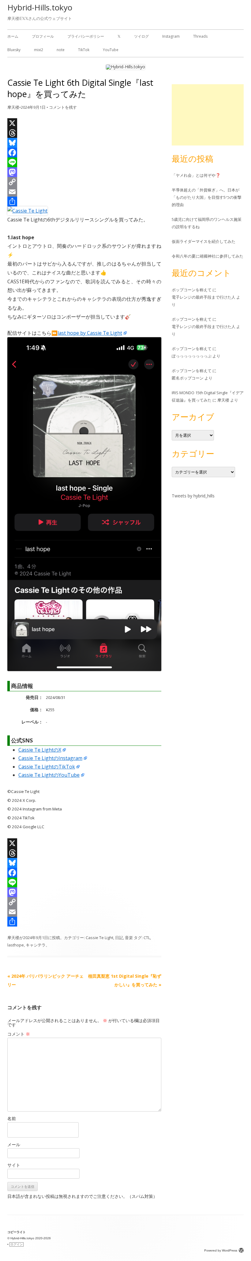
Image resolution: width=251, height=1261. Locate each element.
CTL (147, 937)
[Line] (84, 162)
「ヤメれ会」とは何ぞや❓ (196, 175)
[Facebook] (84, 152)
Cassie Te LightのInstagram (50, 758)
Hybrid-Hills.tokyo (39, 7)
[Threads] (84, 133)
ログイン (16, 1244)
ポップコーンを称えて (192, 290)
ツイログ (141, 36)
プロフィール (43, 36)
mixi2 (38, 49)
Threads (200, 36)
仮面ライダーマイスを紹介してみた (203, 241)
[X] (84, 123)
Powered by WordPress (220, 1250)
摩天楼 (13, 107)
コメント (18, 1034)
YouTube (110, 49)
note (61, 49)
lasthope (15, 945)
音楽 (129, 937)
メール (13, 1144)
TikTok (83, 49)
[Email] (84, 192)
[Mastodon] (84, 172)
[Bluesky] (84, 143)
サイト (13, 1165)
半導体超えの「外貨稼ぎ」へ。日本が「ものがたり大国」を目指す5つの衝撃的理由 (207, 197)
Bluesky (14, 49)
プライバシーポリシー (85, 36)
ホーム (12, 36)
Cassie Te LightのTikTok (46, 766)
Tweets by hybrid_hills (193, 496)
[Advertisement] (208, 114)
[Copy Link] (84, 182)
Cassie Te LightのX (39, 749)
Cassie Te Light (99, 937)
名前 (11, 1118)
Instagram (171, 36)
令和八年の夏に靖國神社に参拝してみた (207, 256)
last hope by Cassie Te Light (90, 333)
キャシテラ (36, 945)
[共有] (84, 201)
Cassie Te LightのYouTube (49, 775)
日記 (119, 937)
